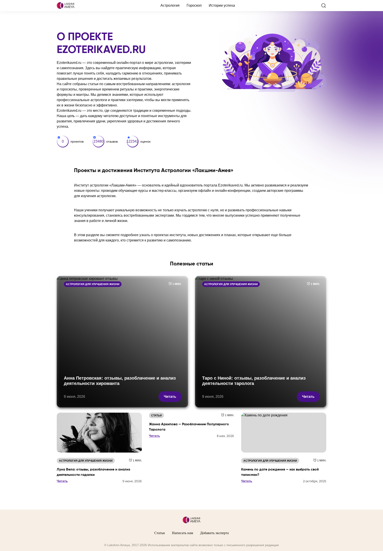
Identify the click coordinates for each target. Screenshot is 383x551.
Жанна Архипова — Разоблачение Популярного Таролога (189, 427)
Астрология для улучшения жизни (92, 284)
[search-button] (323, 5)
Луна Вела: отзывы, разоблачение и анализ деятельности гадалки (93, 472)
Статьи (156, 415)
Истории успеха (222, 5)
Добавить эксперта (214, 533)
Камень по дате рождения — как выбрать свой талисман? (280, 472)
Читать (170, 396)
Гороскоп (194, 5)
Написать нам (182, 533)
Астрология (170, 5)
